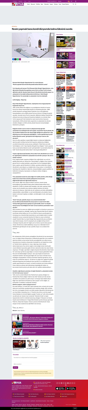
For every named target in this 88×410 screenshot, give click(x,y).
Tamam (75, 408)
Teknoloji (46, 4)
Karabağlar (29, 406)
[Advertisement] (44, 15)
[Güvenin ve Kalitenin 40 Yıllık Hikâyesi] (19, 343)
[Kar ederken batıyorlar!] (33, 343)
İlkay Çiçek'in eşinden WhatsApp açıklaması (70, 180)
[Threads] (72, 383)
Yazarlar (20, 1)
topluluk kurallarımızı (25, 371)
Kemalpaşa (45, 406)
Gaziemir (19, 406)
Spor (42, 4)
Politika (38, 4)
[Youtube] (68, 383)
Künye (48, 400)
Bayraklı (29, 404)
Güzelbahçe (24, 406)
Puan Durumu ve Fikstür (19, 396)
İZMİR (13, 404)
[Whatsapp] (74, 383)
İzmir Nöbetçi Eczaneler (19, 394)
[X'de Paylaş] (15, 59)
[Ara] (73, 4)
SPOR (66, 172)
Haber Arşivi (64, 396)
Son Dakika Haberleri (50, 396)
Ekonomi (33, 4)
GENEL (66, 154)
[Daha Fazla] (20, 59)
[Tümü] (74, 145)
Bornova (41, 404)
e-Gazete (15, 1)
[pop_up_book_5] (18, 307)
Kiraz (50, 406)
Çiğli (51, 404)
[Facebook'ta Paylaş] (13, 59)
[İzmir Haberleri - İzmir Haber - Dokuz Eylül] (18, 4)
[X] (59, 383)
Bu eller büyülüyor (45, 342)
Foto (25, 1)
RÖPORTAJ (14, 26)
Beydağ (37, 404)
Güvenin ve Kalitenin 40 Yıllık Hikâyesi (18, 349)
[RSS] (66, 385)
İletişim (51, 400)
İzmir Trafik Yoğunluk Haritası (68, 394)
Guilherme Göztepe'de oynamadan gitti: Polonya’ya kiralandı (70, 168)
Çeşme (48, 404)
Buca (45, 404)
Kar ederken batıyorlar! (32, 348)
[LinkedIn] (66, 383)
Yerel (60, 4)
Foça (16, 406)
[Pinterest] (61, 383)
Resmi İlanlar (65, 4)
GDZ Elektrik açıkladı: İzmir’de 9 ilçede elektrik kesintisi (69, 151)
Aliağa (16, 404)
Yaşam (51, 4)
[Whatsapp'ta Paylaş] (18, 59)
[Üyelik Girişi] (75, 1)
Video (29, 1)
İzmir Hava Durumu (34, 394)
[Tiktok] (70, 383)
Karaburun (35, 406)
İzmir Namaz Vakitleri (50, 394)
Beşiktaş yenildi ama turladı (69, 174)
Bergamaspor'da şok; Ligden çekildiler (70, 157)
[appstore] (60, 388)
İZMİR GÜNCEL (68, 148)
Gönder (15, 367)
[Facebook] (57, 383)
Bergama (33, 404)
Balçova (20, 404)
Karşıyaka (40, 406)
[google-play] (71, 388)
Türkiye (56, 4)
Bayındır (24, 404)
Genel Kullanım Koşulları (41, 400)
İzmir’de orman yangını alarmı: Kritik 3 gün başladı (69, 162)
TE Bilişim (74, 404)
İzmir (28, 4)
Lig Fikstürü (32, 400)
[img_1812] (16, 232)
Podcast (13, 402)
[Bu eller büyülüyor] (45, 340)
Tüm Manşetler (33, 396)
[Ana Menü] (75, 4)
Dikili (13, 406)
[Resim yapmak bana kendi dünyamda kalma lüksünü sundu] (33, 45)
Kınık (52, 406)
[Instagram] (64, 383)
